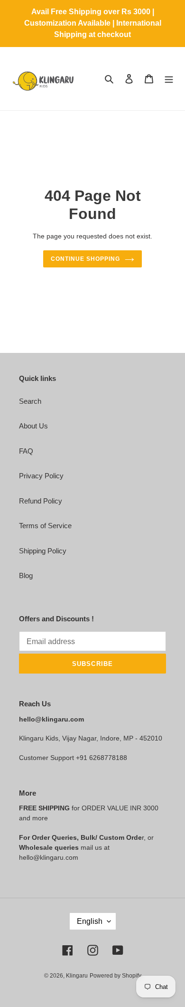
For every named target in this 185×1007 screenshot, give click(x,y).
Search (30, 401)
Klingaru (77, 975)
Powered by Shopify (115, 975)
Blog (26, 575)
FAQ (26, 451)
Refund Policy (40, 501)
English (89, 921)
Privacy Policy (41, 476)
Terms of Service (45, 526)
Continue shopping (85, 259)
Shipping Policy (42, 551)
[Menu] (169, 78)
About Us (33, 426)
